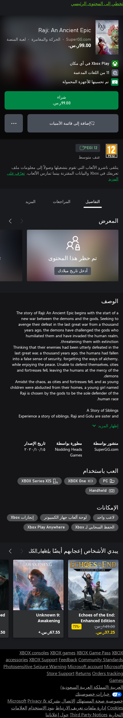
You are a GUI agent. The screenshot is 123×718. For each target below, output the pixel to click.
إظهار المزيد (108, 425)
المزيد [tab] (30, 201)
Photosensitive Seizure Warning (34, 666)
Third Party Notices (89, 714)
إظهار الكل (39, 550)
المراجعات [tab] (61, 201)
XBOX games (63, 652)
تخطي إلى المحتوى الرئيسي (97, 3)
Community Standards (100, 659)
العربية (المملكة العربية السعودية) (91, 687)
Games (116, 680)
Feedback (68, 659)
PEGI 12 (90, 148)
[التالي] (10, 221)
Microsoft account (85, 666)
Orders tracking (107, 673)
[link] (93, 599)
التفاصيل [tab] (93, 201)
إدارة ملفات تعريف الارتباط (80, 708)
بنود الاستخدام (41, 708)
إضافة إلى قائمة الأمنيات (69, 123)
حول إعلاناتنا (57, 714)
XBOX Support (43, 659)
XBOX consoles (34, 652)
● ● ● (14, 123)
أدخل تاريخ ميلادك (73, 271)
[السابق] (21, 221)
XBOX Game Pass (94, 652)
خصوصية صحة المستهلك (99, 701)
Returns (83, 673)
